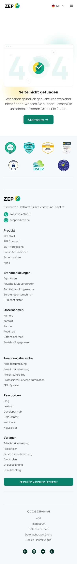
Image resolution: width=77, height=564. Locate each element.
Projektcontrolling (14, 374)
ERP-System (11, 385)
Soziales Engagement (17, 342)
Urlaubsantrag (12, 470)
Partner (8, 326)
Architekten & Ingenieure (19, 289)
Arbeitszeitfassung (15, 364)
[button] (58, 6)
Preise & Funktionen (16, 252)
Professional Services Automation (24, 380)
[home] (11, 6)
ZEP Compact (12, 241)
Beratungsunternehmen (18, 294)
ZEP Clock (10, 236)
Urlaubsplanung (13, 464)
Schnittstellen (12, 257)
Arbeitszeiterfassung (16, 443)
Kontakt (8, 321)
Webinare (9, 422)
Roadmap (9, 331)
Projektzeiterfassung (16, 369)
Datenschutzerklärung (38, 534)
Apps (7, 263)
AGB (38, 518)
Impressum (38, 523)
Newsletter (10, 427)
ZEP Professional (14, 246)
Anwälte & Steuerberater (19, 283)
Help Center (11, 417)
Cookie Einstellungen (38, 540)
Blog (6, 401)
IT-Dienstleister (13, 300)
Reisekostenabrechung (18, 454)
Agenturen (10, 278)
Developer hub (13, 411)
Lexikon (8, 406)
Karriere (8, 315)
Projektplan (11, 448)
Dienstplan (10, 459)
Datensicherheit (13, 337)
